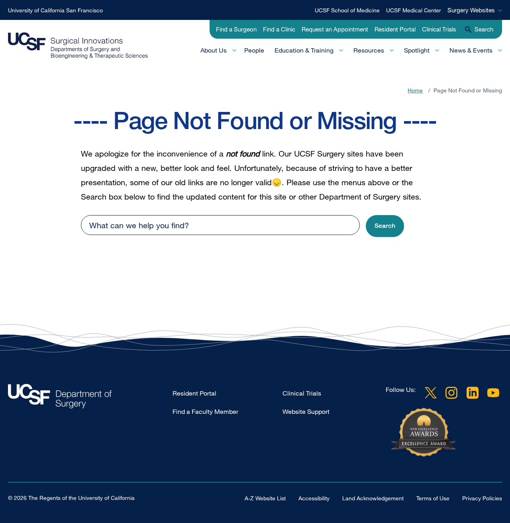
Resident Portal (395, 29)
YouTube (493, 393)
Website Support (306, 411)
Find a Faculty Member (205, 411)
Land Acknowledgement (373, 498)
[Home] (78, 45)
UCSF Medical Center (413, 10)
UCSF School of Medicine (347, 10)
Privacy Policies (482, 498)
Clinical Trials (439, 29)
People (254, 50)
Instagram (451, 393)
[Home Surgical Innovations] (90, 398)
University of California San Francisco (55, 10)
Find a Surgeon (236, 29)
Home (415, 90)
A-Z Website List (265, 498)
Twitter (430, 393)
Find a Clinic (279, 29)
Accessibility (314, 498)
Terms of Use (432, 498)
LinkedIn (472, 393)
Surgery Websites (471, 10)
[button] (385, 226)
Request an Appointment (335, 29)
